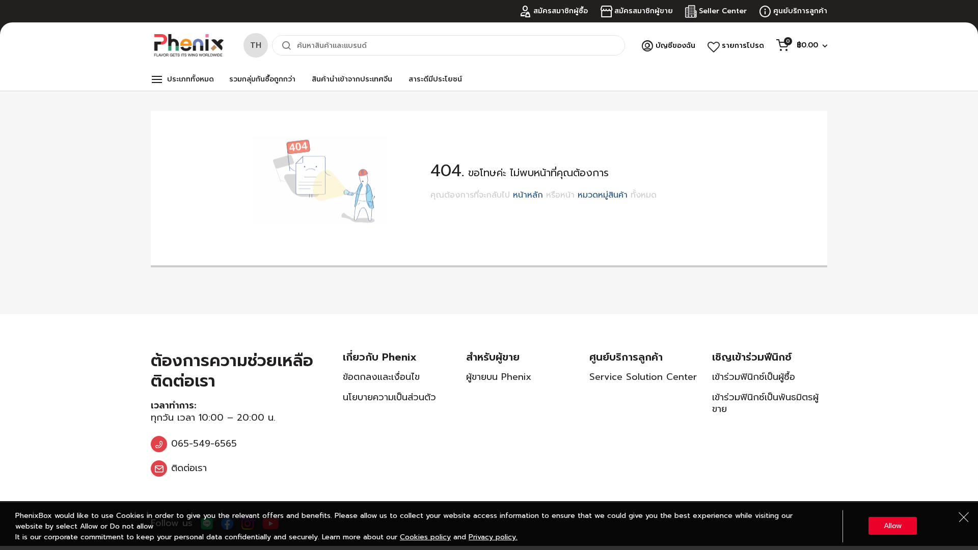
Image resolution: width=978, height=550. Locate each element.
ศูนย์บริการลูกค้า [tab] (626, 357)
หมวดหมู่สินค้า (603, 195)
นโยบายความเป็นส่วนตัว (389, 397)
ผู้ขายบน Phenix (498, 377)
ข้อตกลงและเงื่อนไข (381, 377)
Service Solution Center (643, 377)
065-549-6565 (204, 443)
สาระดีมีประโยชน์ (435, 79)
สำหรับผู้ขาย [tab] (493, 357)
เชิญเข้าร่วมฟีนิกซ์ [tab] (752, 357)
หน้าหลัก (528, 195)
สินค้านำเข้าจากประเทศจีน (352, 79)
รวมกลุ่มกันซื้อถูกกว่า (262, 79)
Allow (893, 525)
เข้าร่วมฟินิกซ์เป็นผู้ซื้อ (753, 377)
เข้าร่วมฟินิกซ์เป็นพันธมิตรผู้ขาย (765, 403)
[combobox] (448, 45)
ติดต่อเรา (189, 468)
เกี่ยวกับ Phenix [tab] (380, 357)
